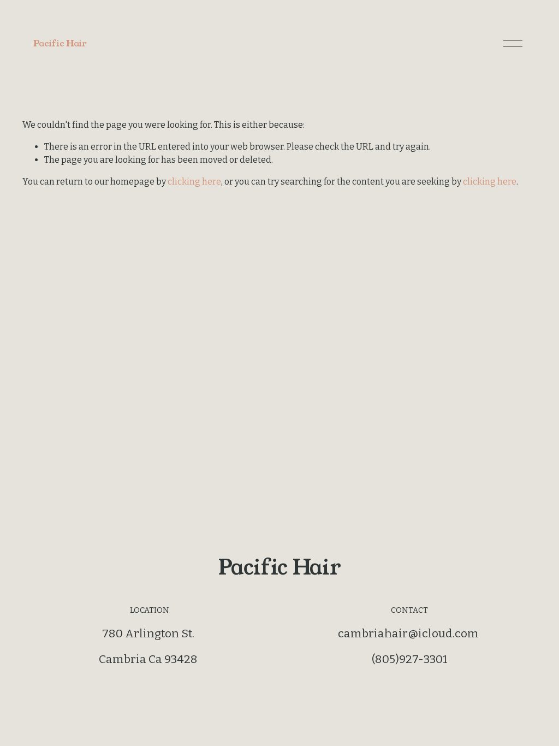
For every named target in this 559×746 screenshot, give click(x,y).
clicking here (194, 181)
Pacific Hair (59, 43)
